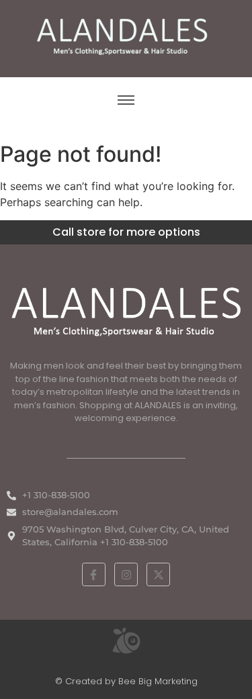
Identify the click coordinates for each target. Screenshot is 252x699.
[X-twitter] (158, 574)
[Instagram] (126, 574)
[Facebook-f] (94, 574)
